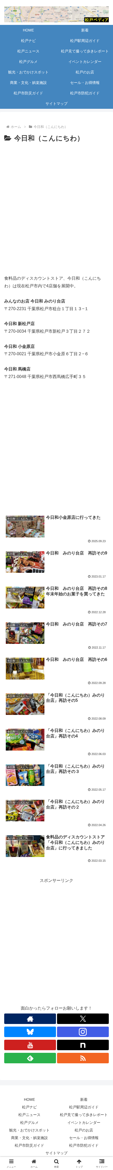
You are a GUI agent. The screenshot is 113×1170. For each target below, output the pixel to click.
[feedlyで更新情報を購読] (30, 1058)
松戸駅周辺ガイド (84, 1107)
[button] (102, 831)
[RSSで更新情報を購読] (83, 1058)
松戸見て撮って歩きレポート (84, 1115)
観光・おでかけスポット (29, 1130)
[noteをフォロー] (83, 1045)
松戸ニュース (29, 1115)
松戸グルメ (29, 1122)
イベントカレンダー (83, 1122)
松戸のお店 (84, 1130)
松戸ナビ (29, 1107)
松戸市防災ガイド (29, 1145)
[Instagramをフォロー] (83, 1032)
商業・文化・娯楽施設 (29, 1138)
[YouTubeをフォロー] (30, 1045)
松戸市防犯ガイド (84, 1145)
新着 (84, 1099)
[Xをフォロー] (83, 1018)
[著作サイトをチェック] (30, 1018)
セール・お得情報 (84, 1138)
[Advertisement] (56, 449)
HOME (29, 1099)
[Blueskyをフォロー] (30, 1032)
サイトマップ (56, 1153)
